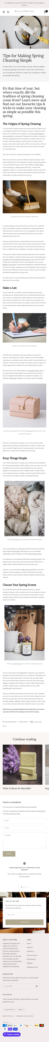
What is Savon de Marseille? (17, 788)
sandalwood (7, 688)
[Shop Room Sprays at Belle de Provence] (24, 508)
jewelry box (30, 431)
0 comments (38, 722)
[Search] (8, 12)
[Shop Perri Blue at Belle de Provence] (24, 406)
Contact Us (30, 951)
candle (11, 701)
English (20, 1009)
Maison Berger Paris (34, 554)
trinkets (40, 378)
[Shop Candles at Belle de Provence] (24, 632)
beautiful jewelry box (35, 371)
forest (12, 683)
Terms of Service (10, 814)
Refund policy (31, 959)
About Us (30, 947)
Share (4, 726)
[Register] (36, 986)
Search (29, 943)
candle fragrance (17, 664)
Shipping (29, 963)
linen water (37, 559)
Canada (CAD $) (8, 1009)
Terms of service (32, 955)
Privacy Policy (40, 811)
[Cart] (45, 12)
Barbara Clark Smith (9, 265)
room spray (16, 539)
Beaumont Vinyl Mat (28, 570)
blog (21, 673)
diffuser (17, 701)
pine (14, 688)
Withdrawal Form (32, 967)
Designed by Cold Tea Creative (24, 1016)
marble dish (12, 378)
